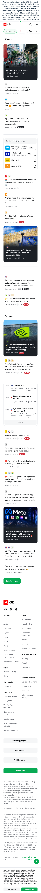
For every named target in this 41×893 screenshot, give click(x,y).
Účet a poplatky (9, 650)
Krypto (6, 632)
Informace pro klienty (27, 696)
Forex (5, 641)
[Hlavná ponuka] (36, 24)
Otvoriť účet (20, 771)
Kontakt (25, 644)
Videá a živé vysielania (8, 706)
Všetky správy (10, 31)
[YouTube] (5, 609)
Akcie (5, 624)
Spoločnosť (26, 619)
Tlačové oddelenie (29, 648)
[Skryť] (20, 21)
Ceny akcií (26, 667)
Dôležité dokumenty (30, 682)
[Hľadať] (30, 24)
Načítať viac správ (12, 581)
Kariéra (24, 639)
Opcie (5, 646)
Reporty (25, 663)
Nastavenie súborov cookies (11, 885)
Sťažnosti (25, 690)
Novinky (25, 658)
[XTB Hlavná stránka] (6, 24)
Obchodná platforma (26, 633)
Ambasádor (26, 628)
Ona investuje (8, 719)
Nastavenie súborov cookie (29, 858)
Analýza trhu (8, 701)
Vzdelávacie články (11, 696)
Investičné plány (9, 672)
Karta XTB (7, 686)
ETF (5, 619)
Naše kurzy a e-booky (9, 713)
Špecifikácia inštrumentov (8, 655)
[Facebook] (11, 609)
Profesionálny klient (11, 661)
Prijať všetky (29, 889)
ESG (23, 672)
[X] (16, 609)
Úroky (5, 676)
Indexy (6, 637)
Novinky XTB (27, 624)
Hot (23, 31)
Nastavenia (12, 889)
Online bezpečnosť (10, 730)
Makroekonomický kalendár (10, 724)
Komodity (7, 628)
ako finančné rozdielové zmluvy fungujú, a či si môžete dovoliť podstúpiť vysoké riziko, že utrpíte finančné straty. (20, 17)
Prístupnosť (26, 686)
